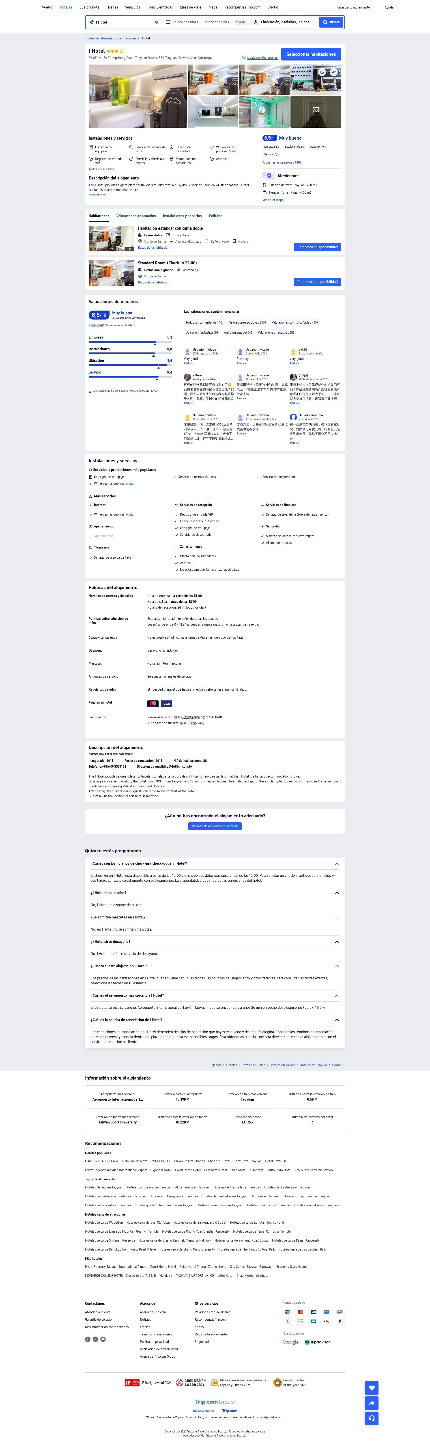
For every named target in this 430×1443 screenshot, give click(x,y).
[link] (353, 7)
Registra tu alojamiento (211, 1334)
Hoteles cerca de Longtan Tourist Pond (257, 1222)
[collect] (371, 1388)
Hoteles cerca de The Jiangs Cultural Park (246, 1249)
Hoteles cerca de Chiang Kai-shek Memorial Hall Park (175, 1240)
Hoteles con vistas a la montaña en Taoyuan (115, 1196)
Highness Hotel (161, 1170)
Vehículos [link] (132, 7)
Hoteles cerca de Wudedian (104, 1222)
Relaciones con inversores (212, 1312)
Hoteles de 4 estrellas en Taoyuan (237, 1187)
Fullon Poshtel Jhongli (189, 1161)
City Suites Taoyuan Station (314, 1170)
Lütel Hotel (225, 1275)
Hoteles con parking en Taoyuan (149, 1187)
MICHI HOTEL (161, 1161)
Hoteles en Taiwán (282, 1065)
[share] (371, 1403)
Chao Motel (238, 1170)
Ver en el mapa (273, 200)
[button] (377, 7)
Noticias (145, 1319)
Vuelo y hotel (90, 7)
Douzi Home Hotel (188, 1170)
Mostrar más (97, 195)
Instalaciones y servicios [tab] (182, 216)
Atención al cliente (98, 1312)
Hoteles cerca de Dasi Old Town (148, 1222)
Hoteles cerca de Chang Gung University (187, 1249)
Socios (199, 1327)
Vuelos (47, 7)
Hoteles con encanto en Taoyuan (108, 1205)
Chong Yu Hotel (219, 1161)
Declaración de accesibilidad (159, 1349)
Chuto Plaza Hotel (279, 1170)
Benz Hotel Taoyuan (248, 1161)
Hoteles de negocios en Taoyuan (220, 1205)
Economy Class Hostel (291, 1266)
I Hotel (97, 51)
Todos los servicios (101, 169)
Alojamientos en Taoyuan (192, 1187)
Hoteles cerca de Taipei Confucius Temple (262, 1231)
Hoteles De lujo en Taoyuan (104, 1187)
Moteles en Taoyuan (266, 1196)
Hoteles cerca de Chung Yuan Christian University (196, 1231)
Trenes (113, 7)
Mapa (213, 7)
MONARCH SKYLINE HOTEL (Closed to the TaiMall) (120, 1275)
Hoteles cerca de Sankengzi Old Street (200, 1222)
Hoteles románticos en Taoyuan (269, 1205)
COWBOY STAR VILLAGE (102, 1161)
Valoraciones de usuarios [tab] (136, 216)
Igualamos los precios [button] (262, 57)
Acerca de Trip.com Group (157, 1356)
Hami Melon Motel (135, 1161)
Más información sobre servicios (107, 1327)
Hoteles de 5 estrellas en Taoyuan (224, 1196)
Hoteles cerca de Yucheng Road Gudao (242, 1240)
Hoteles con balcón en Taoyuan (316, 1205)
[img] (138, 96)
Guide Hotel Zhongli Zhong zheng (202, 1266)
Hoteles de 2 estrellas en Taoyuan (287, 1187)
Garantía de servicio (98, 1319)
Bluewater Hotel (215, 1170)
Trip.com (216, 1065)
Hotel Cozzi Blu (275, 1161)
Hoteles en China (253, 1065)
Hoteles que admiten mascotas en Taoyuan (164, 1205)
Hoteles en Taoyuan (314, 1065)
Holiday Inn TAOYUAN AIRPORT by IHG (187, 1275)
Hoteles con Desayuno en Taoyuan (174, 1196)
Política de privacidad (154, 1342)
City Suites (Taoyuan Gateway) (251, 1266)
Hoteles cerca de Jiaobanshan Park (302, 1249)
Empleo (145, 1327)
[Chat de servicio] (371, 1418)
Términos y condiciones (156, 1334)
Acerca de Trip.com (153, 1312)
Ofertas (273, 7)
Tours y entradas (160, 7)
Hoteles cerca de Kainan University (296, 1240)
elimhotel (256, 1170)
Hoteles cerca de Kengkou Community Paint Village (120, 1249)
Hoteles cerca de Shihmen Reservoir (110, 1240)
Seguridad (202, 1342)
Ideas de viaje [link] (190, 7)
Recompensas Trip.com (242, 7)
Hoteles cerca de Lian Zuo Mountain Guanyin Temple (122, 1231)
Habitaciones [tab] (99, 216)
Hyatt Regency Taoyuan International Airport (116, 1170)
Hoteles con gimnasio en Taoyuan (307, 1196)
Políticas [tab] (215, 216)
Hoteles (66, 7)
